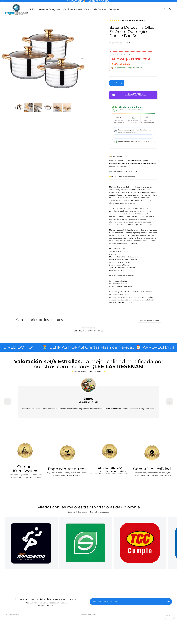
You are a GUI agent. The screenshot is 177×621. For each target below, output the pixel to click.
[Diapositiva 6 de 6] (67, 107)
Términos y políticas (12, 614)
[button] (7, 401)
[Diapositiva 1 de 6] (18, 107)
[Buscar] (164, 9)
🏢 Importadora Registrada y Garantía (123, 171)
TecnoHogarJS (91, 614)
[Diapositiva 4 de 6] (47, 107)
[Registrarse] (168, 601)
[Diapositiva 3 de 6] (38, 107)
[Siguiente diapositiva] (83, 59)
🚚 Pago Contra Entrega (118, 156)
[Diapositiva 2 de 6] (28, 107)
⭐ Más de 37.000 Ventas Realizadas (122, 177)
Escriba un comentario (149, 320)
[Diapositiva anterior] (2, 59)
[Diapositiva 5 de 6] (57, 107)
